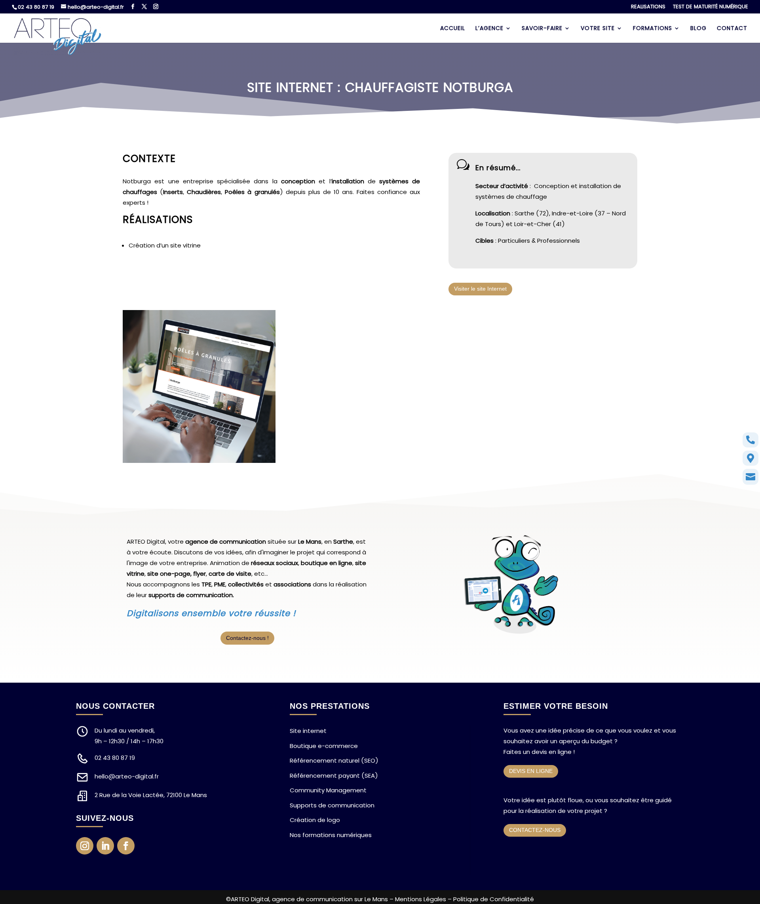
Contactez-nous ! (247, 638)
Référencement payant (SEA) (334, 775)
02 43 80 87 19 (36, 7)
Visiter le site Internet (480, 288)
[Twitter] (144, 7)
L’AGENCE (489, 28)
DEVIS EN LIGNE (531, 771)
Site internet (308, 731)
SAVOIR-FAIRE (542, 28)
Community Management (328, 790)
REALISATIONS (648, 7)
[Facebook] (132, 7)
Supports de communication (332, 805)
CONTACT (732, 28)
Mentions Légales (420, 899)
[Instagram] (155, 7)
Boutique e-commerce (324, 746)
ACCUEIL (452, 28)
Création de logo (315, 820)
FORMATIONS (652, 28)
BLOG (698, 28)
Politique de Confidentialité (493, 899)
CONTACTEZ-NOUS (534, 830)
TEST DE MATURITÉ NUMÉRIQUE (710, 7)
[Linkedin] (105, 846)
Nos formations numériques (331, 835)
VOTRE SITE (598, 28)
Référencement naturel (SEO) (334, 760)
